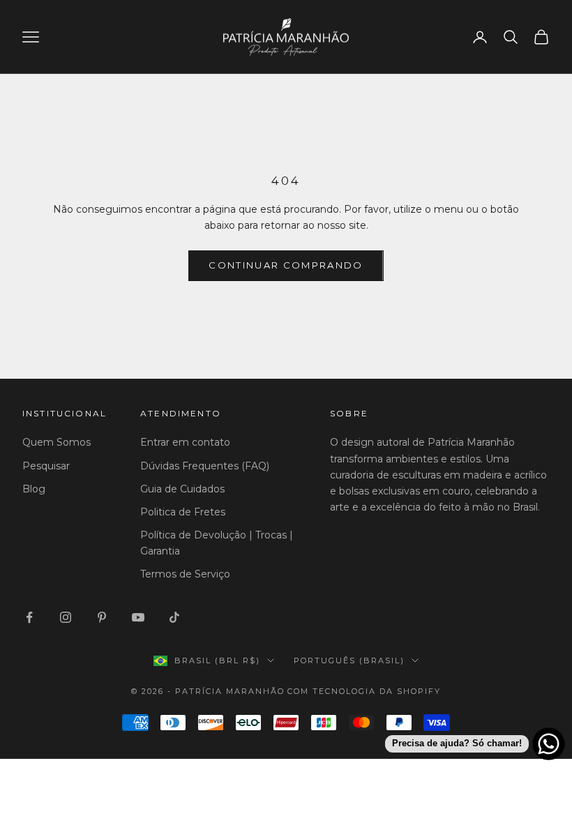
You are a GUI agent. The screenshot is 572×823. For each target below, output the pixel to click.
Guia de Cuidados (182, 489)
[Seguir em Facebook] (29, 617)
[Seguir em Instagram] (66, 617)
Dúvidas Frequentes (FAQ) (204, 466)
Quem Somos (56, 442)
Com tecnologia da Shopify (364, 691)
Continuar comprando (286, 265)
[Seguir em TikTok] (174, 617)
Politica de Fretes (182, 512)
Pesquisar (46, 466)
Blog (33, 489)
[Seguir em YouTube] (138, 617)
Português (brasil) (349, 660)
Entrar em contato (185, 442)
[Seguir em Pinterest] (102, 617)
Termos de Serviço (185, 574)
